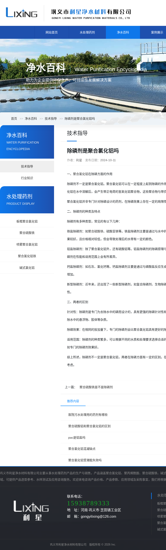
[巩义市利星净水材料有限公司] (68, 12)
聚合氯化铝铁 (27, 256)
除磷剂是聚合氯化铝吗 (80, 118)
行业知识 (27, 178)
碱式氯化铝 (27, 267)
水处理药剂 (87, 32)
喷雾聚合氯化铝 (27, 244)
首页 (14, 118)
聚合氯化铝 (80, 174)
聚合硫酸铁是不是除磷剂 (96, 387)
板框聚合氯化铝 (27, 221)
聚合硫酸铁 (27, 232)
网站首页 (52, 32)
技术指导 (51, 118)
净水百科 (123, 32)
